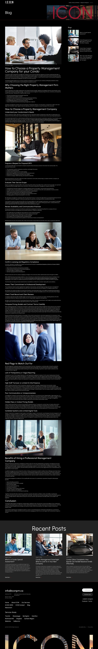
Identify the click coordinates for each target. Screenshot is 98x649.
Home (7, 602)
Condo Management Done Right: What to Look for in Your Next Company (86, 41)
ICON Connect (20, 605)
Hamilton (34, 616)
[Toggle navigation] (91, 2)
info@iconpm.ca (14, 590)
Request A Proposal (85, 2)
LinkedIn (85, 598)
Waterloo (8, 621)
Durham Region (29, 618)
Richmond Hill (9, 618)
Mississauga (16, 616)
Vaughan (19, 618)
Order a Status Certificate (74, 2)
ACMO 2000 (9, 605)
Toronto (7, 616)
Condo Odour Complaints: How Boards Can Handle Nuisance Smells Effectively (86, 50)
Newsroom (8, 607)
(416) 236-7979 (8, 594)
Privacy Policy (90, 627)
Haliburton (16, 621)
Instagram (90, 598)
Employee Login (87, 594)
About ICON (15, 602)
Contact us (33, 511)
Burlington (26, 616)
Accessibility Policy (82, 627)
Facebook (84, 601)
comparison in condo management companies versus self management (20, 202)
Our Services (26, 602)
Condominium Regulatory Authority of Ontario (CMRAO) (48, 264)
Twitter (90, 601)
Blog (28, 605)
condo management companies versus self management (34, 320)
